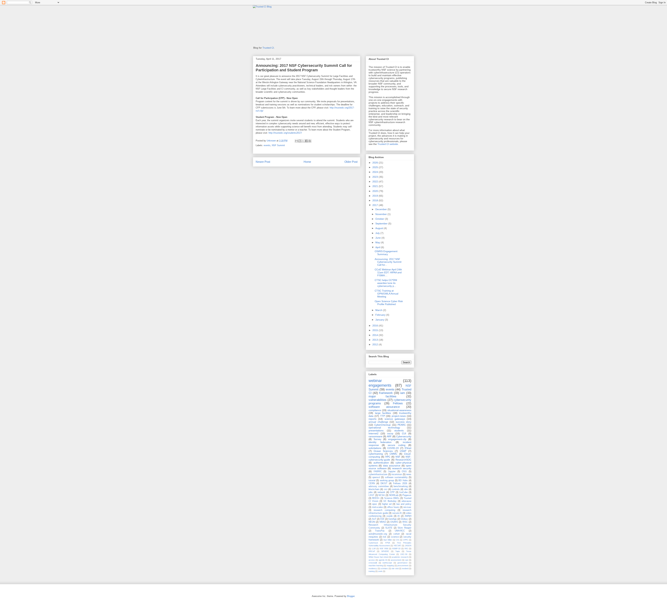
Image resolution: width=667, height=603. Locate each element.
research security (401, 468)
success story (403, 421)
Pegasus (406, 495)
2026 (375, 162)
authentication (381, 462)
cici (385, 489)
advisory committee (379, 486)
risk (384, 537)
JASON (408, 546)
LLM (374, 548)
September (381, 223)
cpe (406, 560)
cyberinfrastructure (378, 474)
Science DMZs (391, 498)
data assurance (391, 465)
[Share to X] (303, 141)
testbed (405, 568)
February (380, 314)
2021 (375, 186)
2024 (375, 172)
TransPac (380, 531)
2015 (375, 330)
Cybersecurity (403, 436)
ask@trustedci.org (378, 534)
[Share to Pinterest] (309, 141)
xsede (389, 516)
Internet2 (373, 433)
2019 (375, 195)
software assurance (384, 406)
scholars (384, 568)
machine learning (376, 565)
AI (398, 516)
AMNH (408, 516)
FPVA (387, 543)
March (379, 310)
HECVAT (397, 546)
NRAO (383, 522)
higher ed (387, 504)
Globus (404, 519)
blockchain (374, 489)
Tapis (397, 551)
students (399, 430)
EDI (382, 519)
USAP (403, 451)
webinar (375, 380)
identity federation (380, 442)
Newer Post (263, 161)
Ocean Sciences (383, 451)
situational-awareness (399, 410)
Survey (377, 439)
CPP (392, 492)
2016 (375, 325)
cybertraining (376, 453)
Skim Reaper (404, 528)
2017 (375, 205)
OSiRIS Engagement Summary (386, 253)
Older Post (350, 161)
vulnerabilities (377, 400)
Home (307, 161)
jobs (371, 492)
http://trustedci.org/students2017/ (285, 133)
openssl (376, 477)
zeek (380, 571)
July (377, 233)
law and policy (403, 504)
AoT (374, 519)
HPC (387, 456)
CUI (404, 433)
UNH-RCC (400, 531)
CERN (372, 483)
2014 (375, 335)
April (378, 247)
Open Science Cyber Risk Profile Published (389, 303)
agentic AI (383, 560)
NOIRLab (393, 495)
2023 (375, 176)
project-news (399, 416)
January (380, 319)
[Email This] (296, 141)
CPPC (405, 540)
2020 (375, 191)
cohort (396, 534)
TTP (382, 416)
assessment (396, 560)
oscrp (390, 433)
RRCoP (372, 551)
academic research (400, 557)
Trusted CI (268, 47)
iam (402, 393)
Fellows (398, 403)
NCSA (381, 495)
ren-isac (407, 507)
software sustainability (396, 477)
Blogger (351, 596)
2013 (375, 339)
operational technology (384, 427)
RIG (406, 548)
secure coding (396, 445)
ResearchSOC (403, 459)
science (395, 537)
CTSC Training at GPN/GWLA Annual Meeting (386, 293)
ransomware (375, 436)
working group (387, 480)
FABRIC (378, 471)
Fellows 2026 (400, 483)
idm (406, 489)
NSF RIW (384, 548)
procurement (402, 565)
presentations (376, 430)
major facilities (382, 396)
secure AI (397, 513)
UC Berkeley (390, 501)
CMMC (393, 453)
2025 (375, 167)
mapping (390, 565)
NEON (372, 522)
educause (406, 501)
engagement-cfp (397, 439)
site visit (395, 568)
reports (372, 419)
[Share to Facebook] (306, 141)
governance (402, 563)
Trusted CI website (387, 144)
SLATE (388, 528)
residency (373, 568)
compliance (375, 410)
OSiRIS (394, 522)
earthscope (387, 563)
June (378, 237)
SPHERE (385, 551)
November (381, 214)
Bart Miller (388, 540)
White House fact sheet (378, 557)
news (408, 474)
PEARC (402, 424)
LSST (371, 495)
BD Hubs (403, 480)
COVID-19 (393, 448)
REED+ (376, 498)
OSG (404, 471)
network (381, 492)
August (379, 228)
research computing (384, 510)
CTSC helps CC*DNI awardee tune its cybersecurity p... (386, 283)
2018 (375, 200)
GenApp (392, 519)
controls (396, 489)
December (381, 209)
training (372, 571)
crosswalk (373, 563)
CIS (397, 540)
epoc (374, 504)
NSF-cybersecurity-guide (390, 458)
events (267, 145)
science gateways (395, 419)
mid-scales (377, 507)
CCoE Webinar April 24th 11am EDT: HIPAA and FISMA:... (388, 272)
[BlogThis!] (300, 141)
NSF (398, 456)
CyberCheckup (382, 424)
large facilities (383, 413)
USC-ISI (403, 554)
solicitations (375, 448)
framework (386, 393)
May (378, 242)
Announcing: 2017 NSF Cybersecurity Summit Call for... (388, 262)
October (380, 218)
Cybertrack (373, 543)
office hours (393, 507)
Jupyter (392, 471)
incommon (397, 474)
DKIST (384, 483)
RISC (405, 522)
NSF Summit (278, 145)
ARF (389, 436)
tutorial (372, 480)
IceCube (403, 492)
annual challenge (378, 421)
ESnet (408, 448)
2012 (375, 344)
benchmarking (401, 486)
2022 (375, 181)
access (372, 560)
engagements (380, 385)
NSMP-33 (396, 548)
